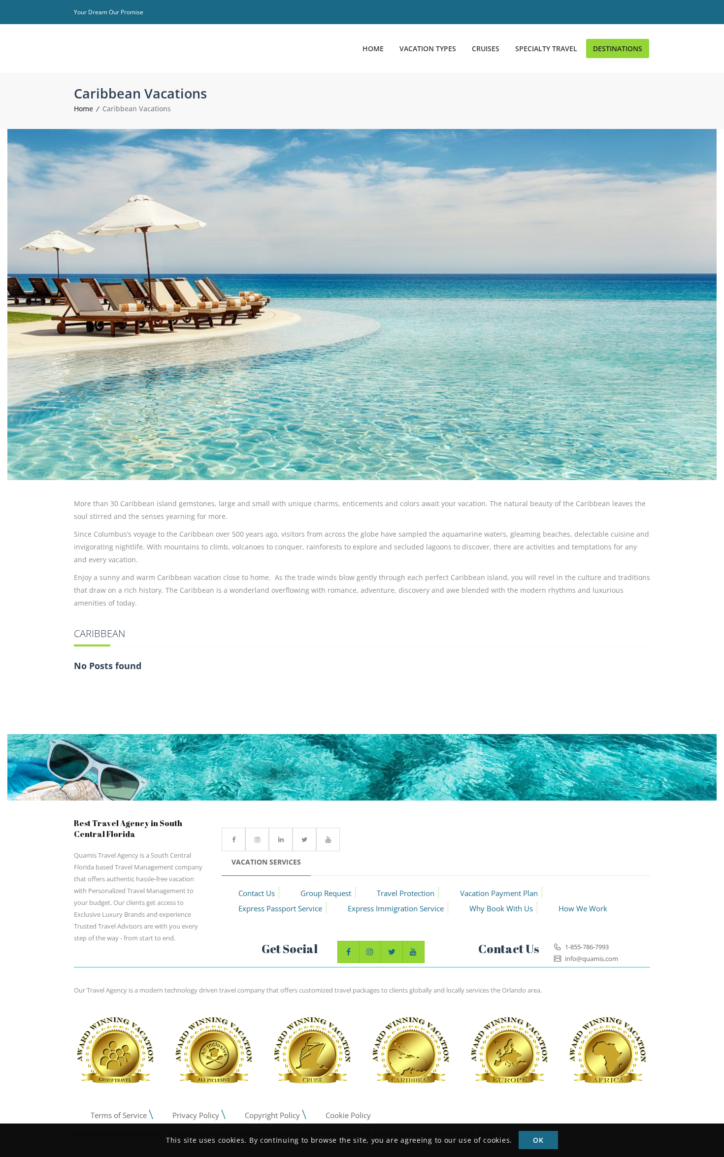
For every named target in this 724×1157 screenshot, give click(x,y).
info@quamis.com (590, 958)
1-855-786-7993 (586, 946)
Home (83, 108)
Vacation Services (266, 862)
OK (538, 1140)
